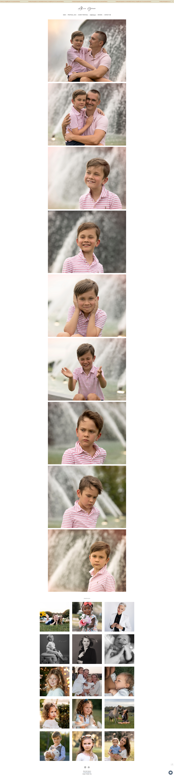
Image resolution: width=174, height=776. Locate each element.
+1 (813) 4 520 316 (87, 772)
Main (64, 15)
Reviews (100, 15)
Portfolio (93, 15)
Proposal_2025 (72, 15)
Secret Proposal (83, 15)
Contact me (107, 15)
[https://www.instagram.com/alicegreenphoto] (85, 767)
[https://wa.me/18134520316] (89, 767)
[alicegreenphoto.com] (87, 8)
